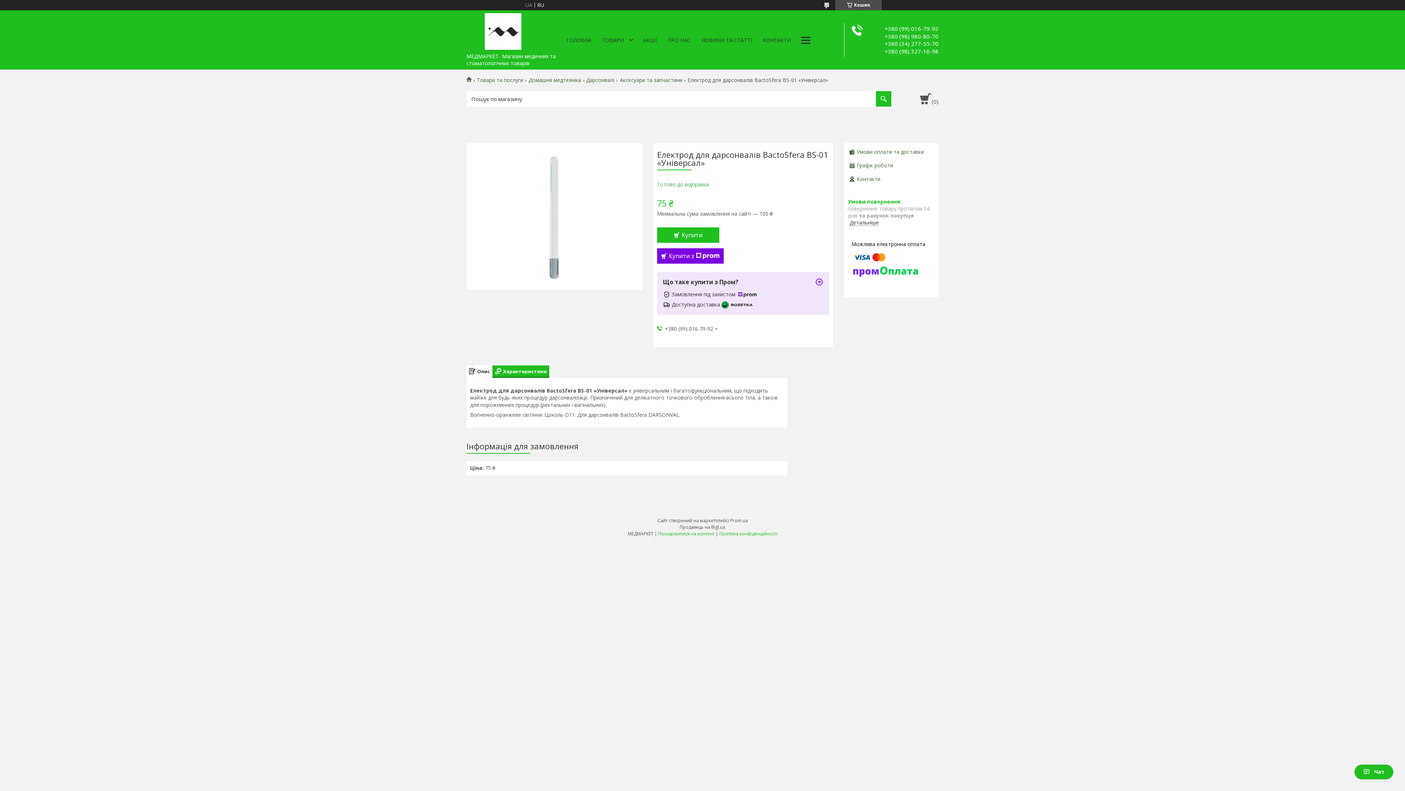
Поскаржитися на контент (686, 534)
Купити (692, 235)
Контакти (777, 40)
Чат (1379, 771)
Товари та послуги (500, 80)
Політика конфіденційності (748, 534)
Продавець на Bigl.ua (702, 527)
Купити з (681, 256)
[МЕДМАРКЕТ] (503, 30)
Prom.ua (739, 520)
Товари (613, 40)
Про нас (679, 40)
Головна (578, 40)
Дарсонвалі (600, 80)
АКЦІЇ (650, 40)
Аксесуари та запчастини (651, 80)
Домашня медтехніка (555, 80)
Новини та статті (726, 40)
